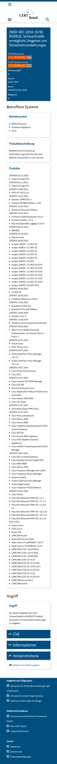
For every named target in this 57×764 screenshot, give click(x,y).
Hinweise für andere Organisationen (26, 696)
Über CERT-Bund (18, 726)
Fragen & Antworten (19, 731)
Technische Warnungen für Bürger (26, 701)
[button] (47, 19)
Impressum (15, 746)
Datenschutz (16, 751)
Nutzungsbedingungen (20, 756)
